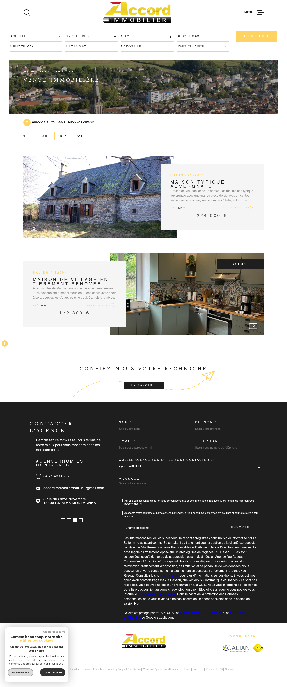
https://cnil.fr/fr (169, 575)
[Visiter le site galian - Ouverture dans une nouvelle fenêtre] (236, 648)
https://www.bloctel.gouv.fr (158, 594)
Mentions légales (152, 669)
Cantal (55, 72)
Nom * (125, 422)
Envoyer (240, 527)
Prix (62, 136)
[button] (63, 520)
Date (81, 136)
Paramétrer (20, 672)
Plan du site (134, 669)
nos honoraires (172, 669)
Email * (127, 441)
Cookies (229, 669)
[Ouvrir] (26, 12)
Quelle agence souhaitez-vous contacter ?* (167, 459)
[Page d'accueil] (137, 12)
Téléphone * (210, 441)
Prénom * (206, 422)
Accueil (29, 72)
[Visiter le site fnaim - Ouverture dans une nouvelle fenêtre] (258, 648)
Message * (131, 478)
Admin (187, 669)
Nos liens (198, 669)
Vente (42, 72)
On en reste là (52, 631)
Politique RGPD (214, 669)
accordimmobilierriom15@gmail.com (73, 488)
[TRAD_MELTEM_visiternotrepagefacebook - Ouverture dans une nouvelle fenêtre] (5, 343)
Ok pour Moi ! (52, 672)
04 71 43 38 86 (56, 476)
